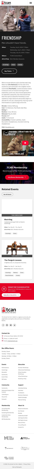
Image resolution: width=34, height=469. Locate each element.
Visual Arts (4, 396)
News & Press (21, 422)
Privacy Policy (27, 464)
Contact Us (21, 427)
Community (4, 374)
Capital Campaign (22, 397)
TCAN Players (5, 394)
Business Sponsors (23, 395)
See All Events (7, 194)
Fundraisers (21, 392)
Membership (6, 405)
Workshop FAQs (22, 378)
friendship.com (9, 127)
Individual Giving (22, 388)
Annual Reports (22, 425)
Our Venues (21, 411)
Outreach (4, 399)
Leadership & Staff (22, 415)
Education (4, 372)
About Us (21, 405)
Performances (5, 367)
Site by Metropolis (17, 467)
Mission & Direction (23, 408)
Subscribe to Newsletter (10, 295)
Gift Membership (6, 419)
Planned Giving (22, 399)
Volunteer (20, 390)
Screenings (4, 370)
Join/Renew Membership (16, 177)
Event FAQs (5, 377)
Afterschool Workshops (24, 370)
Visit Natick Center (22, 420)
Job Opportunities (22, 418)
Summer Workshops (23, 367)
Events (4, 364)
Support (20, 385)
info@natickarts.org (12, 341)
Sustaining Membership (8, 412)
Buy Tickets (8, 71)
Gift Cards (4, 379)
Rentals (20, 413)
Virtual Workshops (22, 376)
